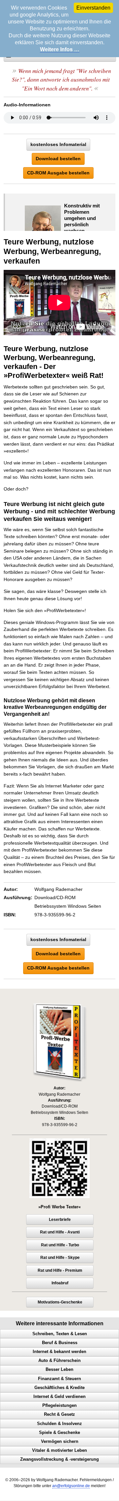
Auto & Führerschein (59, 1360)
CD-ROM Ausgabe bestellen (58, 172)
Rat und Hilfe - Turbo (60, 1245)
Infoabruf (60, 1283)
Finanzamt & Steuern (59, 1378)
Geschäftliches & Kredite (59, 1387)
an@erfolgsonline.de (71, 1485)
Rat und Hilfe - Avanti (60, 1232)
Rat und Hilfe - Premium (60, 1270)
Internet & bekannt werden (59, 1351)
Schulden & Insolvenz (59, 1423)
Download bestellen (58, 158)
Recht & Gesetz (59, 1414)
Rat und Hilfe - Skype (60, 1257)
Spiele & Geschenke (59, 1432)
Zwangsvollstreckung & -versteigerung (59, 1459)
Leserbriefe (60, 1219)
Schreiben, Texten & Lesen (59, 1334)
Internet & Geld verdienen (59, 1396)
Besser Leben (59, 1369)
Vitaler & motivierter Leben (59, 1450)
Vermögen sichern (59, 1441)
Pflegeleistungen (59, 1405)
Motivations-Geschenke (60, 1302)
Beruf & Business (59, 1342)
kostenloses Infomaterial (58, 144)
